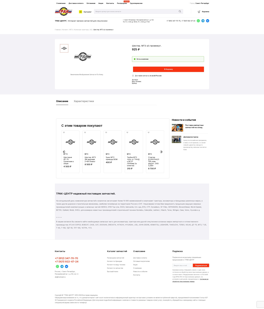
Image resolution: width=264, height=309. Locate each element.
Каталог (88, 12)
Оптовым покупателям (141, 261)
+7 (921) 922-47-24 (188, 21)
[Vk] (207, 20)
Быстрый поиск (112, 271)
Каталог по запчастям (115, 268)
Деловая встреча (190, 137)
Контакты (110, 3)
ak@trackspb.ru (60, 277)
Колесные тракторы (81, 29)
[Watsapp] (57, 266)
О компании (60, 3)
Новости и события (140, 271)
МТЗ (71, 29)
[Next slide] (161, 151)
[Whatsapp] (198, 20)
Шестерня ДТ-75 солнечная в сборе (69, 160)
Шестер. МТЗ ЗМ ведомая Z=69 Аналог (90, 159)
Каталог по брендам (114, 261)
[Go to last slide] (64, 151)
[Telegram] (202, 20)
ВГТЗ (66, 154)
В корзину (168, 69)
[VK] (66, 266)
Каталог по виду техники (116, 265)
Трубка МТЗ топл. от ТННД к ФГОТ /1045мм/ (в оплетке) (133, 161)
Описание (62, 101)
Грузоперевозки (136, 3)
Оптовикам (91, 3)
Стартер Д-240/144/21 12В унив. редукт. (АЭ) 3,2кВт (153, 161)
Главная (58, 29)
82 (91, 29)
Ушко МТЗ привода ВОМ (111, 158)
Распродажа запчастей (115, 258)
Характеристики (84, 101)
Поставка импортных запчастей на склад (194, 126)
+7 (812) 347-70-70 (173, 21)
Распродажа (122, 2)
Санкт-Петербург (202, 3)
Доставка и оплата (76, 3)
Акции (100, 3)
